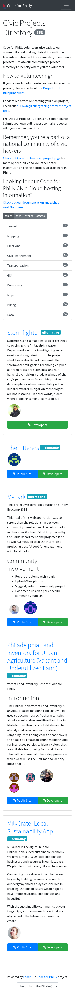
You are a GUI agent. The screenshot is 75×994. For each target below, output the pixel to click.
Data (36, 315)
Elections (36, 246)
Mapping (36, 236)
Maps (36, 295)
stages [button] (40, 216)
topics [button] (8, 216)
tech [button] (18, 216)
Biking (36, 305)
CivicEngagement (36, 255)
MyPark (16, 497)
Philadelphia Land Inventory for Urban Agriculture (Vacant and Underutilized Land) (37, 656)
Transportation (36, 265)
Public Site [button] (23, 474)
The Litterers (23, 448)
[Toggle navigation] (66, 6)
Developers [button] (39, 425)
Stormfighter (23, 333)
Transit (36, 226)
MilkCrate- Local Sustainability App (30, 827)
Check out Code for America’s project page (32, 158)
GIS (36, 275)
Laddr (27, 977)
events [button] (29, 216)
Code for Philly (19, 5)
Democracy (36, 285)
